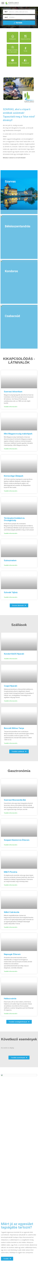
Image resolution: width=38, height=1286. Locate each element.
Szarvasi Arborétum (13, 391)
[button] (19, 605)
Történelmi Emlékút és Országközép (14, 519)
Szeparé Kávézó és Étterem (16, 840)
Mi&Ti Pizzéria (10, 872)
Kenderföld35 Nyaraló (14, 654)
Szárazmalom (10, 560)
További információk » (11, 406)
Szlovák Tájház (11, 592)
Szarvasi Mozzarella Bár (15, 800)
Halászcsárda (10, 998)
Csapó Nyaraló (10, 686)
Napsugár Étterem (12, 954)
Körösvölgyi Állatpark (13, 476)
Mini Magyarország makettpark (18, 434)
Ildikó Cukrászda (11, 912)
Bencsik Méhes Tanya (14, 728)
